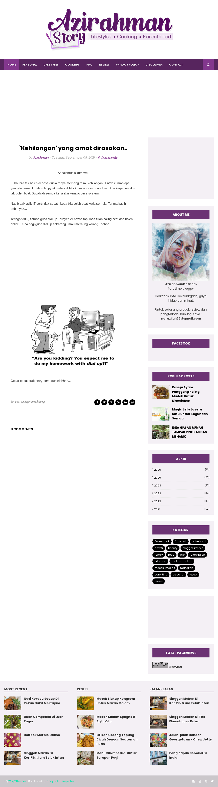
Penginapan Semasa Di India (188, 755)
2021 (181, 509)
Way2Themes (17, 781)
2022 (181, 501)
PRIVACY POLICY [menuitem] (127, 65)
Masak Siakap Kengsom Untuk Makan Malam (115, 700)
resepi (193, 574)
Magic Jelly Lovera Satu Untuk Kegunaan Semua (190, 414)
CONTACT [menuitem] (176, 65)
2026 (181, 470)
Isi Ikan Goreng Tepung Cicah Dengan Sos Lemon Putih (117, 739)
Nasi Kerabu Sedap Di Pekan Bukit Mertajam (42, 700)
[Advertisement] (109, 107)
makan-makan (182, 561)
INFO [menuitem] (89, 65)
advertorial (199, 541)
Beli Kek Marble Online (42, 735)
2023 (181, 493)
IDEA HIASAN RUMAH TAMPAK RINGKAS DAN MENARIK (189, 432)
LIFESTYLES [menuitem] (51, 65)
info (182, 554)
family (159, 554)
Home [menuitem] (11, 65)
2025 (181, 478)
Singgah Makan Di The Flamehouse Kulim (187, 719)
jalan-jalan (197, 554)
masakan (186, 568)
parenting (161, 574)
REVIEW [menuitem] (104, 65)
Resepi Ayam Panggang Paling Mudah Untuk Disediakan (185, 394)
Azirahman (41, 157)
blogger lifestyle (193, 548)
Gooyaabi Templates (60, 781)
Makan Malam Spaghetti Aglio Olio (116, 719)
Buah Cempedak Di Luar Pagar (43, 719)
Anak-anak (162, 541)
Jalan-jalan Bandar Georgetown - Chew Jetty (190, 737)
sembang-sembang (30, 401)
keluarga (160, 561)
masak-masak (165, 568)
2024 (181, 485)
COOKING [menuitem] (72, 65)
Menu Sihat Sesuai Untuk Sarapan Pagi (116, 755)
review (159, 581)
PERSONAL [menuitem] (29, 65)
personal (178, 574)
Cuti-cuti (180, 541)
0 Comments (108, 157)
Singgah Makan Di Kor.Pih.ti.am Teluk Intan (44, 755)
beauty (172, 548)
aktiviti (159, 548)
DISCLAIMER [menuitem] (154, 65)
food (171, 554)
